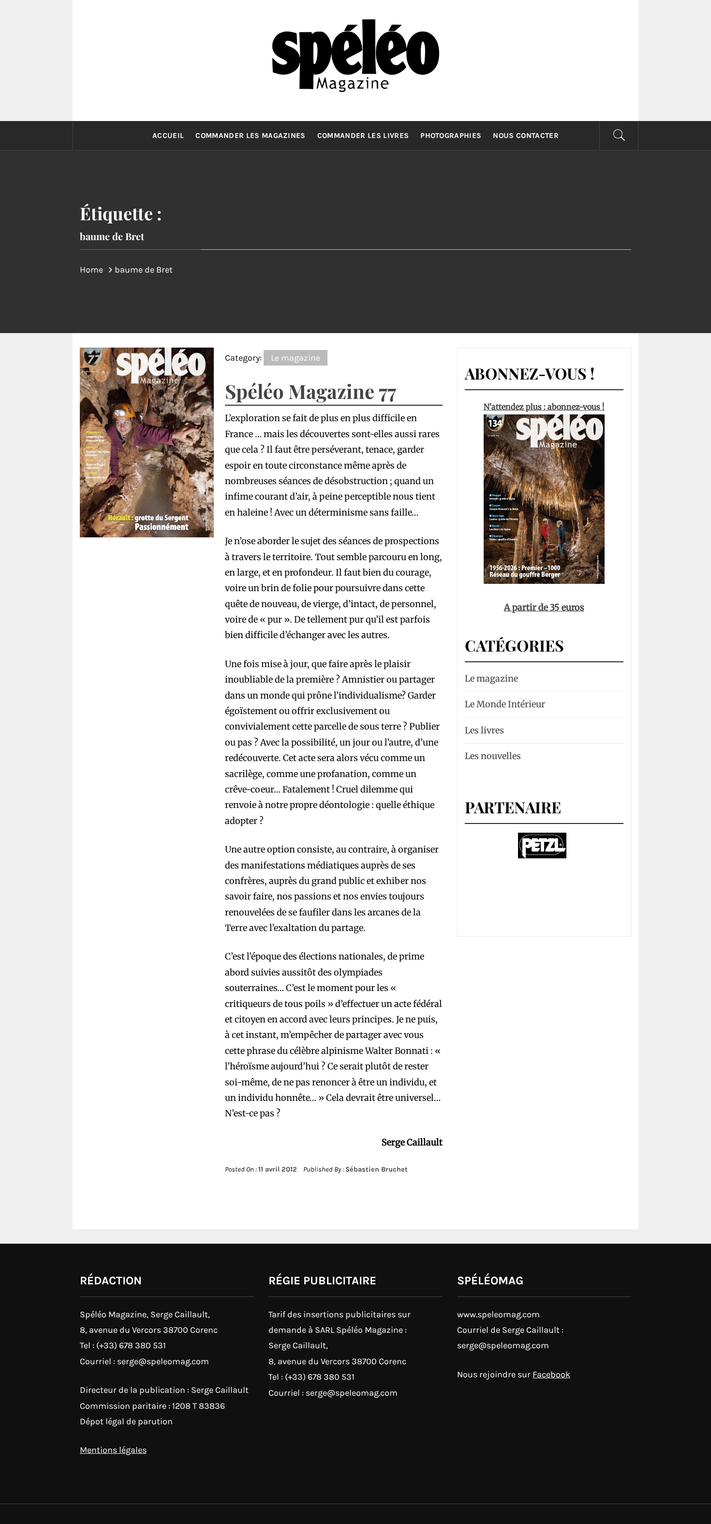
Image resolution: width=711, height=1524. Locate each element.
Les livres (484, 730)
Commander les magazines (250, 135)
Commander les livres (363, 135)
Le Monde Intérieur (505, 704)
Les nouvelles (493, 756)
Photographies (450, 135)
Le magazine (295, 357)
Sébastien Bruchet (376, 1169)
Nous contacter (525, 135)
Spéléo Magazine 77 (310, 391)
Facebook (551, 1374)
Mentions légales (113, 1450)
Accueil (168, 135)
